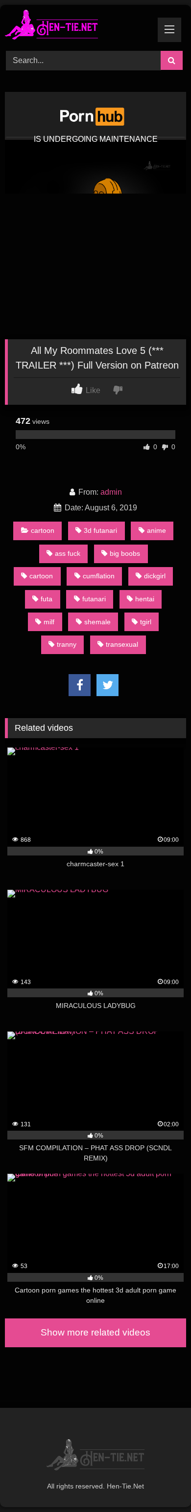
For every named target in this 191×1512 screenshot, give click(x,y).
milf (49, 622)
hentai (144, 599)
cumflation (99, 576)
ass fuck (67, 553)
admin (111, 492)
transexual (122, 644)
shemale (97, 622)
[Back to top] (160, 1482)
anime (156, 530)
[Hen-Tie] (78, 26)
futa (46, 599)
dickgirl (155, 576)
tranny (66, 644)
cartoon (42, 530)
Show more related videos (95, 1332)
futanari (94, 599)
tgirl (145, 622)
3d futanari (100, 530)
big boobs (125, 553)
